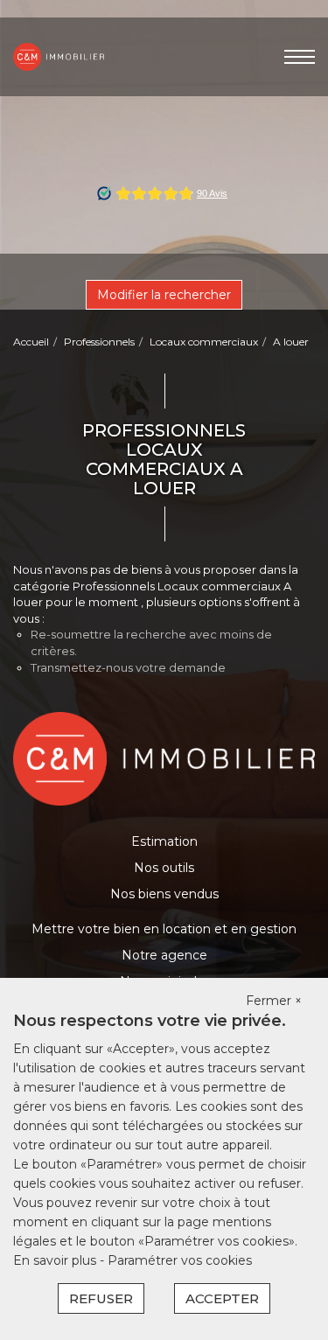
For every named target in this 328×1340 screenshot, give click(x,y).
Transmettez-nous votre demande (128, 667)
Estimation (164, 841)
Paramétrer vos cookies (180, 1260)
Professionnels (99, 341)
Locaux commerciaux (204, 341)
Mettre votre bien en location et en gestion (164, 929)
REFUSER (101, 1298)
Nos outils (164, 868)
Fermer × (274, 1000)
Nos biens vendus (164, 894)
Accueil (31, 341)
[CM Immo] (58, 56)
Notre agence (164, 955)
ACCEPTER (222, 1298)
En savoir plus (56, 1260)
